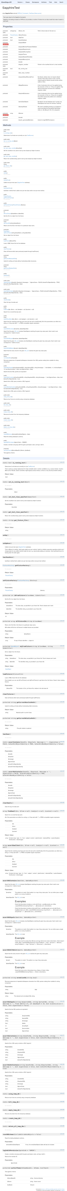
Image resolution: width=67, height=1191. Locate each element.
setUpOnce (6, 180)
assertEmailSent (8, 319)
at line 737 (62, 977)
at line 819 (62, 1093)
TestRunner (30, 135)
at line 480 (62, 701)
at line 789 (62, 1064)
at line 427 (62, 620)
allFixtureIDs (7, 223)
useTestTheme (7, 450)
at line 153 (62, 511)
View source (38, 13)
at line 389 (62, 565)
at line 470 (62, 693)
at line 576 (62, 810)
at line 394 (62, 579)
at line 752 (62, 1001)
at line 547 (62, 771)
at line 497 (62, 733)
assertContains (7, 282)
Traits (50, 2)
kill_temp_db (7, 405)
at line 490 (62, 717)
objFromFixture (8, 233)
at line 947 (62, 1149)
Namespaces (35, 2)
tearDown (6, 275)
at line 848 (62, 1109)
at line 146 (62, 496)
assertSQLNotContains (10, 387)
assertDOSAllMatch (9, 348)
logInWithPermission (9, 442)
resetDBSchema (8, 434)
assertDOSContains (9, 329)
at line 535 (62, 741)
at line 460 (62, 673)
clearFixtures (7, 249)
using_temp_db (8, 396)
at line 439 (62, 645)
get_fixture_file (7, 166)
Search (61, 2)
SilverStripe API (6, 2)
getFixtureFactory (8, 198)
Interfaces (43, 2)
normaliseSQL (7, 358)
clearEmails (7, 300)
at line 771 (62, 1035)
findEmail (6, 309)
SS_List (17, 331)
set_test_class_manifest (10, 148)
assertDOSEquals (8, 338)
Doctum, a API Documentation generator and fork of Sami (53, 1189)
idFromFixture (7, 213)
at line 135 (62, 462)
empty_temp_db (8, 412)
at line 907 (62, 1133)
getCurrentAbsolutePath (10, 258)
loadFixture (6, 241)
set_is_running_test (9, 141)
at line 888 (62, 1125)
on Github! (62, 1190)
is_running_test (8, 133)
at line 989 (62, 1167)
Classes (28, 2)
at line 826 (62, 1101)
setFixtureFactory (8, 205)
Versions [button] (20, 2)
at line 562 (62, 802)
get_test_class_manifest (10, 156)
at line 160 (62, 519)
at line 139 (62, 481)
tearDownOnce (7, 188)
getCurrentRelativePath (10, 268)
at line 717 (62, 949)
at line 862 (62, 1117)
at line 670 (62, 916)
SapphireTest (21, 182)
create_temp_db (8, 420)
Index (55, 2)
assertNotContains (8, 291)
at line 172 (62, 534)
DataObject (6, 231)
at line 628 (62, 880)
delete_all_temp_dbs (9, 427)
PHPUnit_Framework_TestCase (25, 13)
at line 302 (62, 542)
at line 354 (62, 556)
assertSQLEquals (8, 367)
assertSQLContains (9, 377)
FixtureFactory (14, 35)
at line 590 (62, 844)
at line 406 (62, 594)
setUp (5, 173)
